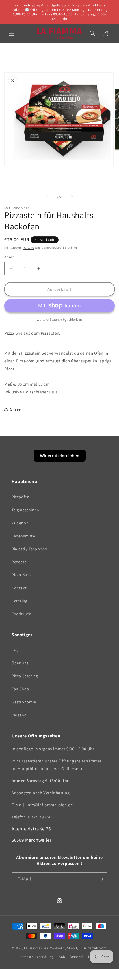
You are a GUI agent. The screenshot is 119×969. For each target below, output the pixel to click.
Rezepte (19, 561)
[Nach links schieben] (46, 197)
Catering (19, 600)
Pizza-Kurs (21, 574)
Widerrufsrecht (95, 948)
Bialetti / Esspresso (29, 548)
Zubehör (20, 523)
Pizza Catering (25, 675)
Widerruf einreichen (59, 455)
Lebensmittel (24, 536)
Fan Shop (20, 688)
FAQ (15, 650)
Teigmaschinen (25, 509)
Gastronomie (24, 702)
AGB (62, 957)
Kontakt (19, 588)
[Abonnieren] (100, 879)
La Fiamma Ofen (36, 948)
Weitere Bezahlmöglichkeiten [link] (59, 319)
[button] (11, 33)
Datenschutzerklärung (36, 957)
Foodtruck (21, 613)
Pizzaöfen (20, 496)
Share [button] (15, 409)
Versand (28, 247)
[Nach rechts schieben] (72, 197)
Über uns (20, 663)
